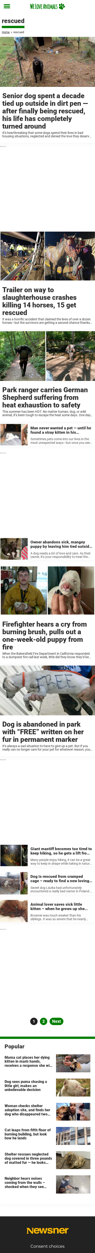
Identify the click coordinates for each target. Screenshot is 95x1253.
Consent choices (47, 1246)
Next (56, 1021)
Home (6, 32)
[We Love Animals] (47, 6)
